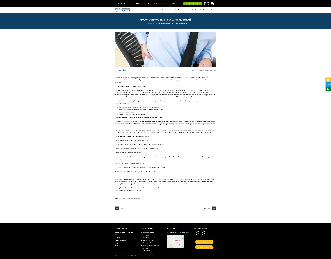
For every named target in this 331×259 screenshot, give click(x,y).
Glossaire (151, 256)
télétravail (137, 198)
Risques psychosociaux (149, 243)
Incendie (145, 248)
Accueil (148, 10)
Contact (176, 4)
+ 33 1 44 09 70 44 (125, 4)
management (130, 198)
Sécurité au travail (148, 232)
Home (149, 24)
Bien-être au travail (148, 240)
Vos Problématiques (182, 10)
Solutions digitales (162, 4)
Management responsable (151, 245)
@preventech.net (143, 4)
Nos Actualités (196, 10)
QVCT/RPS (146, 238)
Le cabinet (155, 10)
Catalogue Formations (193, 4)
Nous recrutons (204, 247)
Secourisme (146, 251)
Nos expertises (167, 10)
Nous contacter (208, 10)
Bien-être (156, 24)
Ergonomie (146, 235)
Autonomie (122, 198)
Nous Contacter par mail (204, 242)
